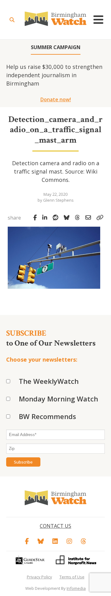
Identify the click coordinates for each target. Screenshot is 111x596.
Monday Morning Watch (58, 398)
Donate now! (55, 99)
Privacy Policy (39, 577)
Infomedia (76, 588)
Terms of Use (72, 577)
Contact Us (55, 526)
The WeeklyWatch (49, 381)
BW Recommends (47, 416)
